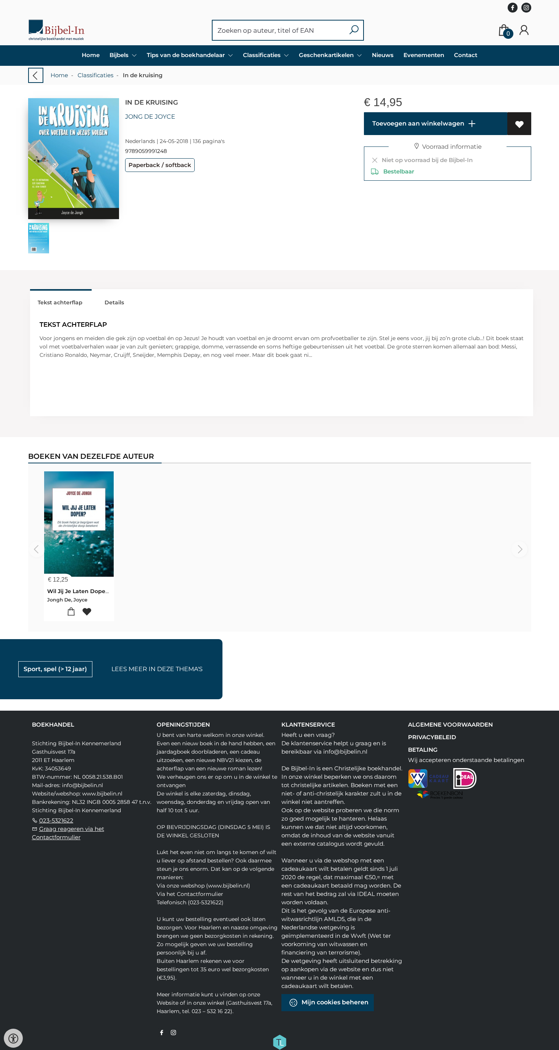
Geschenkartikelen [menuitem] (327, 55)
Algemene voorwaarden (450, 724)
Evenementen (423, 55)
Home (91, 55)
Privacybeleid (432, 737)
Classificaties (95, 75)
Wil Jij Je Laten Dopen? (79, 591)
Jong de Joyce (150, 116)
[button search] (353, 30)
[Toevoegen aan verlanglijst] (519, 123)
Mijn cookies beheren (334, 1002)
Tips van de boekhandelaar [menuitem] (186, 55)
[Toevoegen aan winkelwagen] (71, 612)
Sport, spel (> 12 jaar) (55, 669)
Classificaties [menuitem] (262, 55)
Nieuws (383, 55)
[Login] (524, 30)
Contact (465, 55)
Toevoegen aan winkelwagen (417, 123)
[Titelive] (279, 1041)
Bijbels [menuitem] (120, 55)
